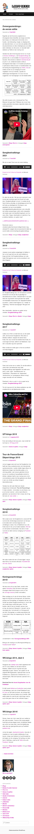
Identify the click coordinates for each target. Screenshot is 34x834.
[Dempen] (24, 167)
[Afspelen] (5, 167)
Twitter (23, 67)
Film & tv (15, 143)
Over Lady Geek (20, 14)
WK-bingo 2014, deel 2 (13, 657)
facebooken (20, 688)
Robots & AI (6, 812)
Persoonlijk (6, 808)
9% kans (5, 692)
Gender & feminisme (9, 796)
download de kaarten (18, 732)
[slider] (28, 167)
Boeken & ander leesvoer (10, 788)
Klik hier (28, 527)
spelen (11, 569)
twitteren (12, 688)
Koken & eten (6, 800)
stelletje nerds (15, 664)
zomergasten (6, 145)
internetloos (9, 588)
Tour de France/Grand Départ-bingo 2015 (13, 456)
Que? (9, 563)
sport (4, 501)
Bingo (10, 143)
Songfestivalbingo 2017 (15, 383)
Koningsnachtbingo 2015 (22, 638)
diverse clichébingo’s (9, 56)
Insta (27, 67)
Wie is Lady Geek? (7, 773)
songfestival (25, 235)
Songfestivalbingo (23, 56)
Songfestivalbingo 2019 (15, 312)
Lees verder (14, 496)
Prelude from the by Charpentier (12, 172)
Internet (5, 798)
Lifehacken (6, 802)
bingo (25, 143)
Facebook (28, 531)
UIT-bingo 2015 (10, 434)
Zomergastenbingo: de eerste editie (12, 28)
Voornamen (6, 815)
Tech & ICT (6, 813)
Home (4, 14)
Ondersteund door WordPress (17, 830)
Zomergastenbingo (24, 58)
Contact (11, 14)
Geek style (6, 794)
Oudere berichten (8, 754)
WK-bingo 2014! (10, 711)
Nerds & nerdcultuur (8, 806)
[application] (17, 167)
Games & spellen (13, 446)
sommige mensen (9, 592)
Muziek (20, 316)
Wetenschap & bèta (8, 817)
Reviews (5, 810)
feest (4, 650)
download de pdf (25, 60)
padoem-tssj (6, 728)
